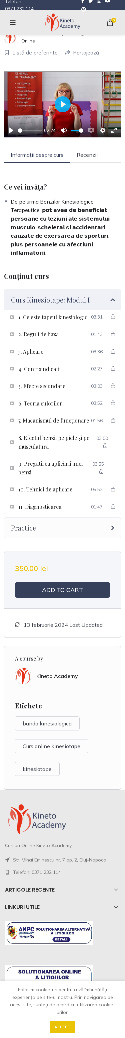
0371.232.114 (19, 9)
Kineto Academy (57, 676)
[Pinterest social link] (83, 9)
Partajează (86, 52)
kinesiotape (37, 769)
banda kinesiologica (47, 723)
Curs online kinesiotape (51, 746)
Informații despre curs (37, 154)
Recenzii (87, 154)
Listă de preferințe (35, 52)
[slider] (30, 130)
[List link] (62, 872)
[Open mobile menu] (13, 22)
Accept (62, 1026)
